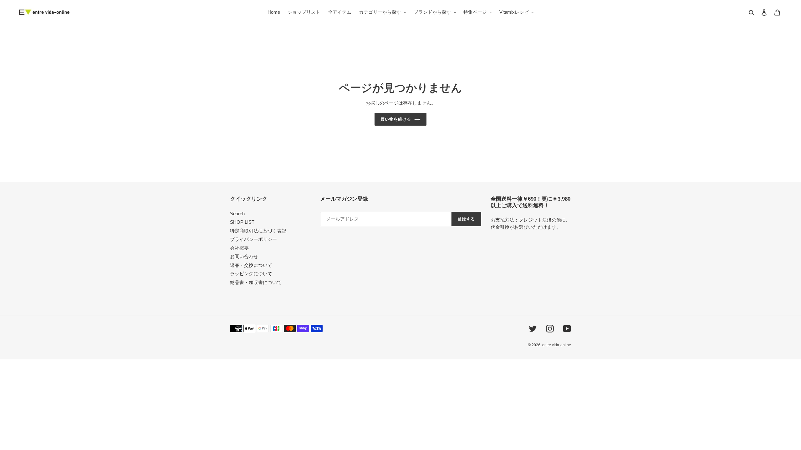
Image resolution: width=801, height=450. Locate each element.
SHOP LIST (242, 222)
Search (237, 213)
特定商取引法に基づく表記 (258, 230)
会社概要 (239, 248)
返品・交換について (251, 265)
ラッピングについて (251, 273)
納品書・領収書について (256, 282)
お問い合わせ (244, 256)
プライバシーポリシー (253, 239)
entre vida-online (556, 345)
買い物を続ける (395, 119)
